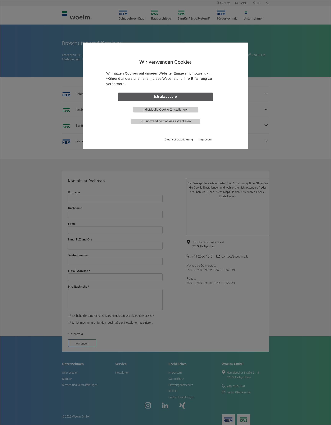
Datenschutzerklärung (179, 139)
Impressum (206, 139)
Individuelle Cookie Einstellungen (165, 109)
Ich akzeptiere (165, 96)
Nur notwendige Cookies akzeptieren (165, 121)
